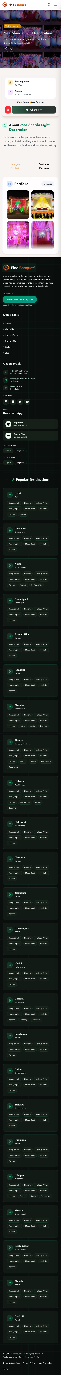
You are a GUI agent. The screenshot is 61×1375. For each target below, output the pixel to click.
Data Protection (45, 1363)
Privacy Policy (29, 1363)
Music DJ (43, 509)
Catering (12, 808)
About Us (9, 329)
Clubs (32, 726)
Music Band (30, 509)
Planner (12, 514)
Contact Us (10, 341)
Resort (22, 761)
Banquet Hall (14, 503)
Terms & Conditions (11, 1363)
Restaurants (36, 585)
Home (8, 323)
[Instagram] (6, 402)
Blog (7, 353)
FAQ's (5, 1369)
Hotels (22, 726)
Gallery (8, 347)
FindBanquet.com (17, 1354)
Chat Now (36, 109)
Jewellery (36, 1020)
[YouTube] (27, 402)
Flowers (27, 503)
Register (20, 451)
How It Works (11, 335)
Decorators (13, 767)
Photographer (14, 509)
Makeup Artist (42, 503)
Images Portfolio (15, 166)
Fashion (23, 514)
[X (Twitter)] (20, 402)
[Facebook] (13, 402)
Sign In (8, 451)
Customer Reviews (44, 166)
